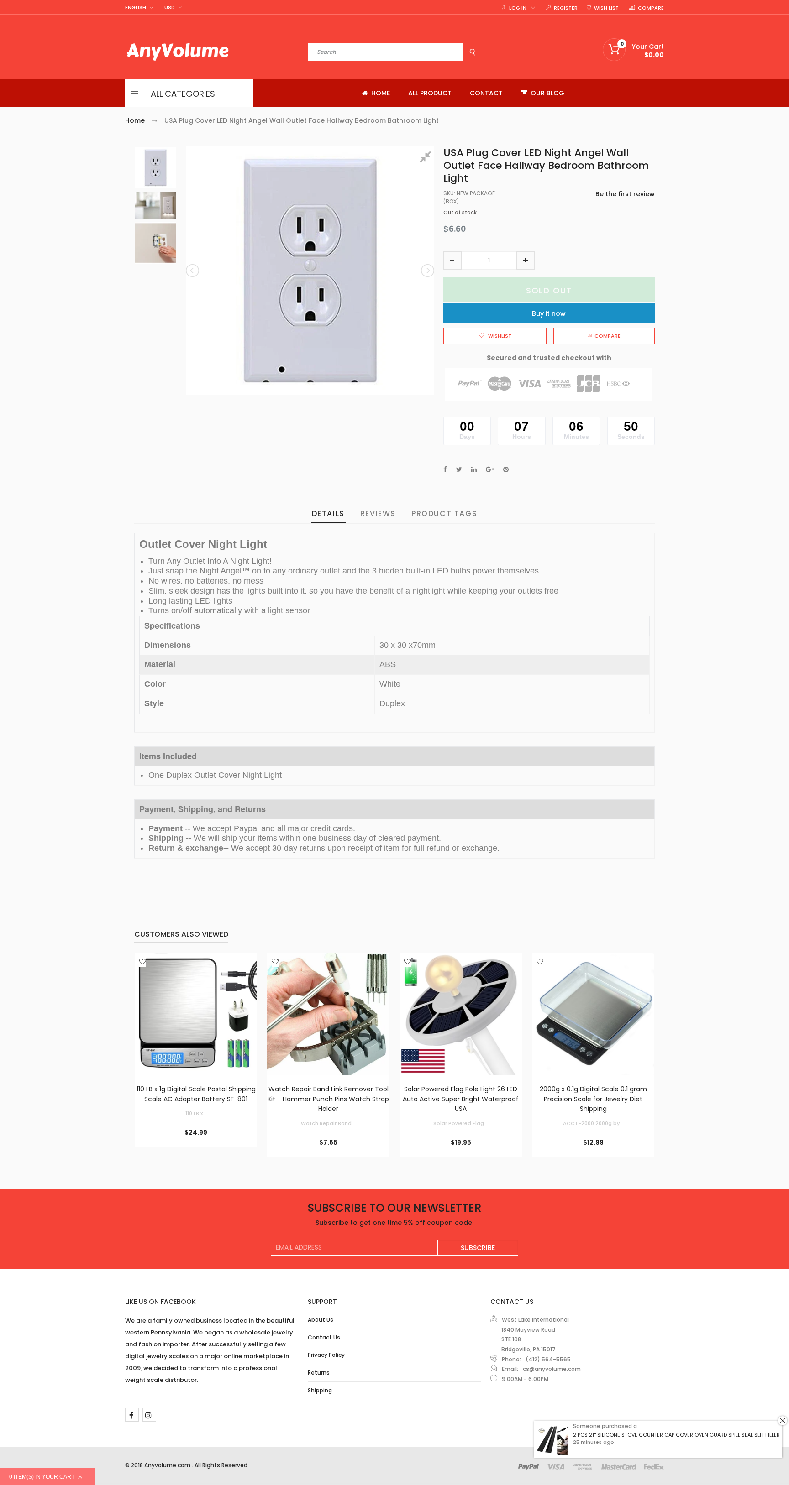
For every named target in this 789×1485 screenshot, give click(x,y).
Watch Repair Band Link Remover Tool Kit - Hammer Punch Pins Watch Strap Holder (328, 1098)
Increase (525, 260)
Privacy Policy (326, 1355)
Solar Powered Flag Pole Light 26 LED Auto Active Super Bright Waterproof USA (461, 1098)
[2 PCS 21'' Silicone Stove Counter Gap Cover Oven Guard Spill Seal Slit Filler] (552, 1439)
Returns (319, 1372)
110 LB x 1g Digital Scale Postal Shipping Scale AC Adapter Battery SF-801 (196, 1094)
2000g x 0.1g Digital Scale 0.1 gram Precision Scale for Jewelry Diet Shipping (593, 1098)
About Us (320, 1319)
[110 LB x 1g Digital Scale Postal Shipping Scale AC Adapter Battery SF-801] (196, 1014)
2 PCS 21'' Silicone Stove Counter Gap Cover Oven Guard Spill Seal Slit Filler (676, 1434)
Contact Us (324, 1337)
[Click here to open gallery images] (427, 158)
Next (427, 270)
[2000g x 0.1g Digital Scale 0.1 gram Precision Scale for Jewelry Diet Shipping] (593, 1014)
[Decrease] (452, 260)
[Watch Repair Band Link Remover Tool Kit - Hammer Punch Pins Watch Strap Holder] (328, 1014)
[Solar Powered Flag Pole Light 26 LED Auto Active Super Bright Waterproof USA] (461, 1014)
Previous (193, 270)
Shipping (320, 1390)
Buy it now (549, 313)
